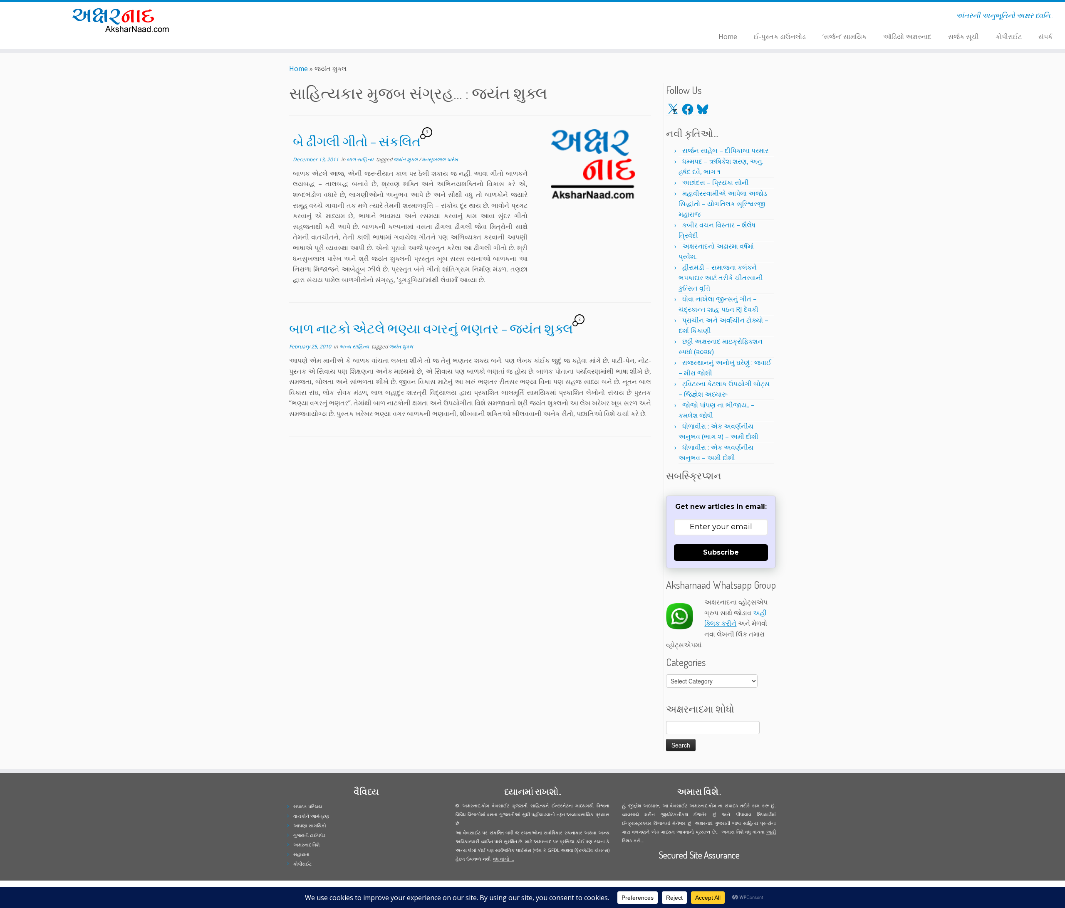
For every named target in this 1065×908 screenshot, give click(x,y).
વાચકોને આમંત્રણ (311, 816)
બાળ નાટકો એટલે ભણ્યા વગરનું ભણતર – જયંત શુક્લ (431, 328)
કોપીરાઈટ (1009, 36)
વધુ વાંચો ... (503, 859)
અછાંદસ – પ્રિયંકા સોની (715, 182)
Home (727, 36)
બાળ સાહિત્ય (361, 159)
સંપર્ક (1045, 36)
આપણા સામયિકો (309, 825)
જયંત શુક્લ (406, 159)
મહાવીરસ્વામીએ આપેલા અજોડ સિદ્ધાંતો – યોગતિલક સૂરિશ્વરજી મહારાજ (723, 204)
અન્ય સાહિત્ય (354, 346)
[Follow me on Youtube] (300, 17)
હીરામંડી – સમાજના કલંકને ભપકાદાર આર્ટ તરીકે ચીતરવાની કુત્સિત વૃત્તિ (721, 278)
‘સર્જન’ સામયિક (844, 36)
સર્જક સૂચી (963, 36)
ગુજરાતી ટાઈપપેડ (309, 835)
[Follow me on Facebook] (289, 17)
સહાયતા (301, 854)
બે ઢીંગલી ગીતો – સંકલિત (357, 141)
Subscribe (721, 552)
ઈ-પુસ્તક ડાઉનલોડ (780, 36)
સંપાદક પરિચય (307, 806)
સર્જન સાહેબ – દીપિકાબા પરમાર (725, 150)
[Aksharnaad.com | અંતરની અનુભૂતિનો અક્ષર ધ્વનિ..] (123, 19)
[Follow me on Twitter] (284, 17)
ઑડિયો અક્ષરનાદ (907, 36)
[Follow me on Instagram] (294, 17)
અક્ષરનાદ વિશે (306, 844)
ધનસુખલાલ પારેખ (440, 159)
